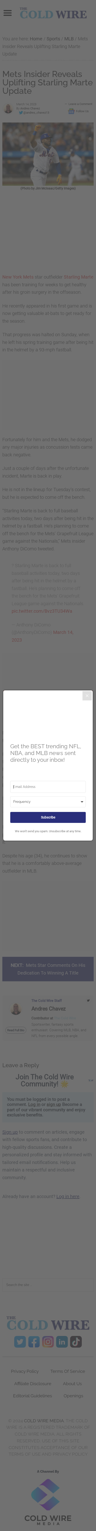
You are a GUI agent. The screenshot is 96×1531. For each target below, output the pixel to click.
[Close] (87, 695)
